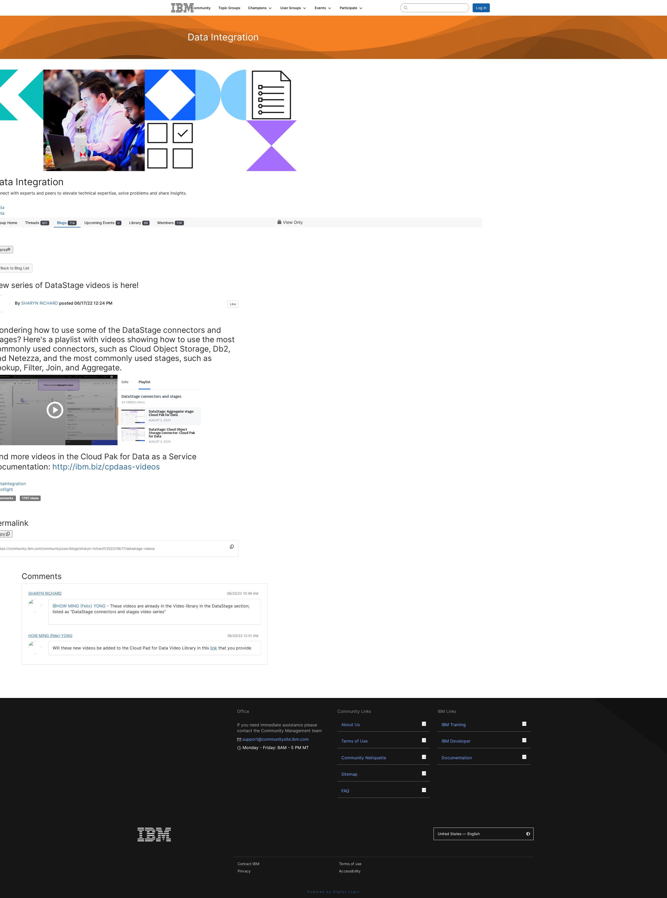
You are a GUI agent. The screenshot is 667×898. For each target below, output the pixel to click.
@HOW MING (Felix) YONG (79, 605)
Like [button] (233, 304)
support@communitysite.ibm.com (275, 739)
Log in (481, 7)
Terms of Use (354, 741)
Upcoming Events (102, 222)
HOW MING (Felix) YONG (50, 635)
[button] (260, 8)
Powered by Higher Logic (333, 892)
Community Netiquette (363, 757)
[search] (405, 7)
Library (138, 222)
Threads (36, 222)
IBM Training (454, 724)
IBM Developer (456, 741)
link (213, 647)
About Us (350, 724)
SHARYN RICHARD (39, 303)
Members (169, 222)
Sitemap (349, 774)
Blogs (66, 222)
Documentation (457, 757)
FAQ (345, 790)
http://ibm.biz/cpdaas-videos (106, 466)
